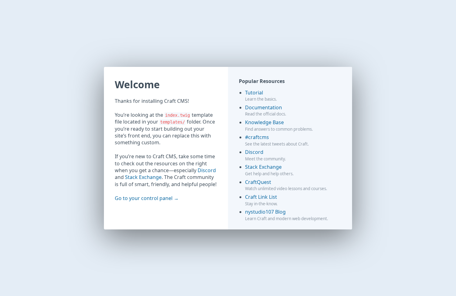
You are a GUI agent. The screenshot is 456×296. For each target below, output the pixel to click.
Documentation (263, 107)
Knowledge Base (264, 122)
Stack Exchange (143, 177)
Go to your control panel (143, 198)
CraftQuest (258, 182)
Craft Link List (261, 197)
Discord (207, 170)
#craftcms (257, 137)
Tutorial (254, 92)
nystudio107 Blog (265, 211)
